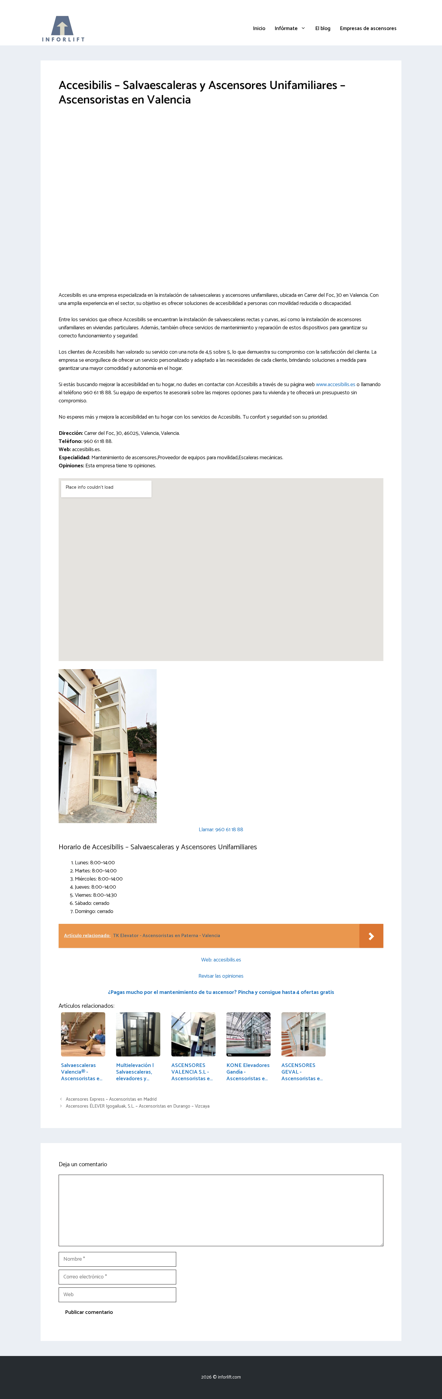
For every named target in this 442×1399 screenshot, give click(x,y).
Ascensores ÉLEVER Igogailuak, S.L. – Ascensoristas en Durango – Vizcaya (138, 1106)
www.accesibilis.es (335, 384)
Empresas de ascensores (368, 28)
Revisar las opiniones (221, 976)
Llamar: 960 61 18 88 (221, 829)
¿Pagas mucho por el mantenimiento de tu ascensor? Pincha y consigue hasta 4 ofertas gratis (221, 992)
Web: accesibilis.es (221, 959)
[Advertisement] (221, 160)
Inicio (259, 28)
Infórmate (286, 28)
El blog (322, 28)
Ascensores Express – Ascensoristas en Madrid (111, 1099)
